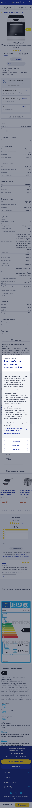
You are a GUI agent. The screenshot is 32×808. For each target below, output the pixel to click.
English (13, 358)
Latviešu (7, 358)
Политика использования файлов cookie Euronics (13, 429)
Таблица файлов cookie (12, 433)
